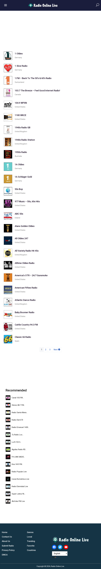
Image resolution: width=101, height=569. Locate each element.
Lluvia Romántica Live (20, 479)
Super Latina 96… (18, 494)
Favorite (30, 546)
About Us (6, 541)
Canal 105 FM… (18, 398)
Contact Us (7, 537)
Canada (18, 95)
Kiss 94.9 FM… (17, 464)
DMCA (5, 555)
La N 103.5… (16, 442)
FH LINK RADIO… (18, 457)
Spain (17, 341)
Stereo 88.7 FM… (18, 405)
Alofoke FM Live (18, 501)
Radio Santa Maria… (19, 412)
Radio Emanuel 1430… (20, 427)
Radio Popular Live (19, 472)
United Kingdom (21, 131)
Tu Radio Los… (17, 435)
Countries (31, 550)
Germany (18, 58)
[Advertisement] (50, 29)
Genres (30, 532)
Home (4, 532)
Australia (18, 156)
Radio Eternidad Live (20, 486)
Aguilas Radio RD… (19, 449)
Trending (31, 541)
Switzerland (19, 82)
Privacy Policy (8, 550)
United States (20, 107)
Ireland (17, 218)
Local (29, 537)
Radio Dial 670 (17, 420)
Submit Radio (8, 546)
